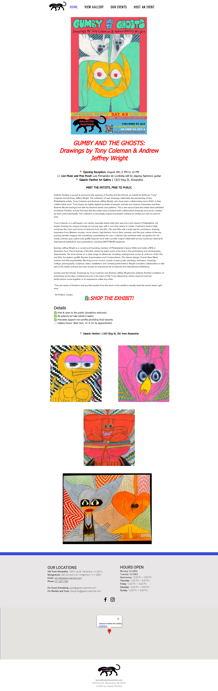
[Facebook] (105, 599)
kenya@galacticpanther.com (68, 578)
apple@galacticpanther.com (82, 588)
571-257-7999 (61, 581)
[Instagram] (113, 599)
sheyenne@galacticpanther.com (85, 591)
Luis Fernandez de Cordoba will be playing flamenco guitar (126, 176)
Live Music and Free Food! (76, 176)
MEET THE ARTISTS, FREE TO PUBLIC (109, 187)
